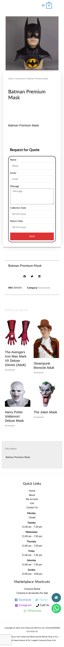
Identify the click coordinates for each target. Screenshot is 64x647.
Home (11, 79)
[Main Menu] (58, 6)
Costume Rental (32, 589)
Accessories (20, 79)
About (32, 495)
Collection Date (18, 208)
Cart (32, 503)
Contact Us (32, 508)
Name (13, 160)
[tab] (31, 449)
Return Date (16, 221)
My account (32, 499)
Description (11, 449)
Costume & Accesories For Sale (32, 593)
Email (13, 173)
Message (14, 186)
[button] (56, 608)
